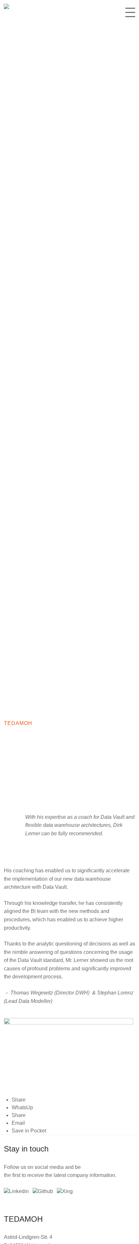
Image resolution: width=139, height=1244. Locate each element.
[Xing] (65, 1191)
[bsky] (43, 1191)
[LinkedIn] (16, 1191)
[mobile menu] (130, 15)
